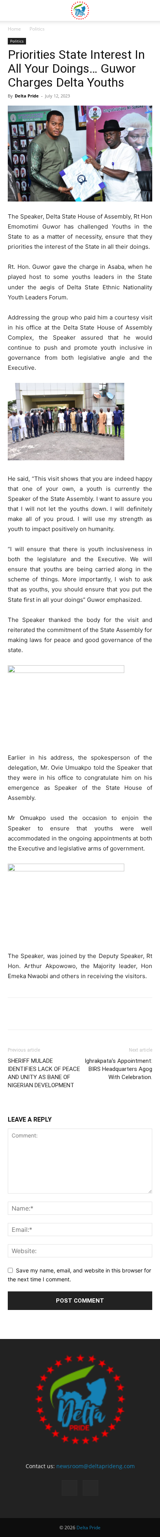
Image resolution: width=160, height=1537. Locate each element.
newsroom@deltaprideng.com (95, 1466)
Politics (37, 29)
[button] (13, 10)
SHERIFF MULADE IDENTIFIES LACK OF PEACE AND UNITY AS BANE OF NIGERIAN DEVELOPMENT (44, 1073)
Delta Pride (27, 96)
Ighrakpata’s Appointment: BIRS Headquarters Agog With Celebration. (118, 1069)
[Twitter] (90, 1488)
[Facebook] (69, 1488)
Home (14, 29)
